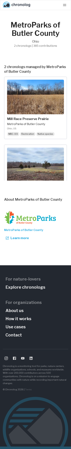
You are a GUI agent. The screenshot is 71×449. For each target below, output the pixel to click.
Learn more (20, 238)
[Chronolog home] (16, 5)
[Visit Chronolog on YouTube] (22, 358)
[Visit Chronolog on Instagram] (6, 358)
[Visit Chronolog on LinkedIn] (31, 358)
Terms (28, 389)
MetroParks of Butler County (23, 230)
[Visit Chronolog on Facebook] (14, 358)
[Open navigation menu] (64, 5)
